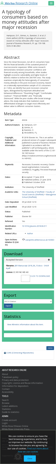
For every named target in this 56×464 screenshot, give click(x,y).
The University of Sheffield (33, 192)
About (5, 374)
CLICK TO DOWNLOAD (40, 276)
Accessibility (8, 392)
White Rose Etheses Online (15, 426)
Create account (9, 420)
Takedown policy (10, 377)
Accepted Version (14, 259)
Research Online (21, 3)
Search (5, 400)
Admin (50, 348)
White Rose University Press (15, 429)
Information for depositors (15, 386)
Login (5, 423)
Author (30, 233)
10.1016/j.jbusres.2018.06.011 (34, 226)
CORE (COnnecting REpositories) (20, 352)
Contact (6, 389)
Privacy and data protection (15, 380)
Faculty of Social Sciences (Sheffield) (38, 193)
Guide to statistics (10, 412)
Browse (5, 403)
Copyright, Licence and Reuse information (22, 383)
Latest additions (10, 406)
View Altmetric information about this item (25, 324)
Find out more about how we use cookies (33, 450)
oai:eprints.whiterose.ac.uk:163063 (39, 240)
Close (29, 458)
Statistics (6, 409)
